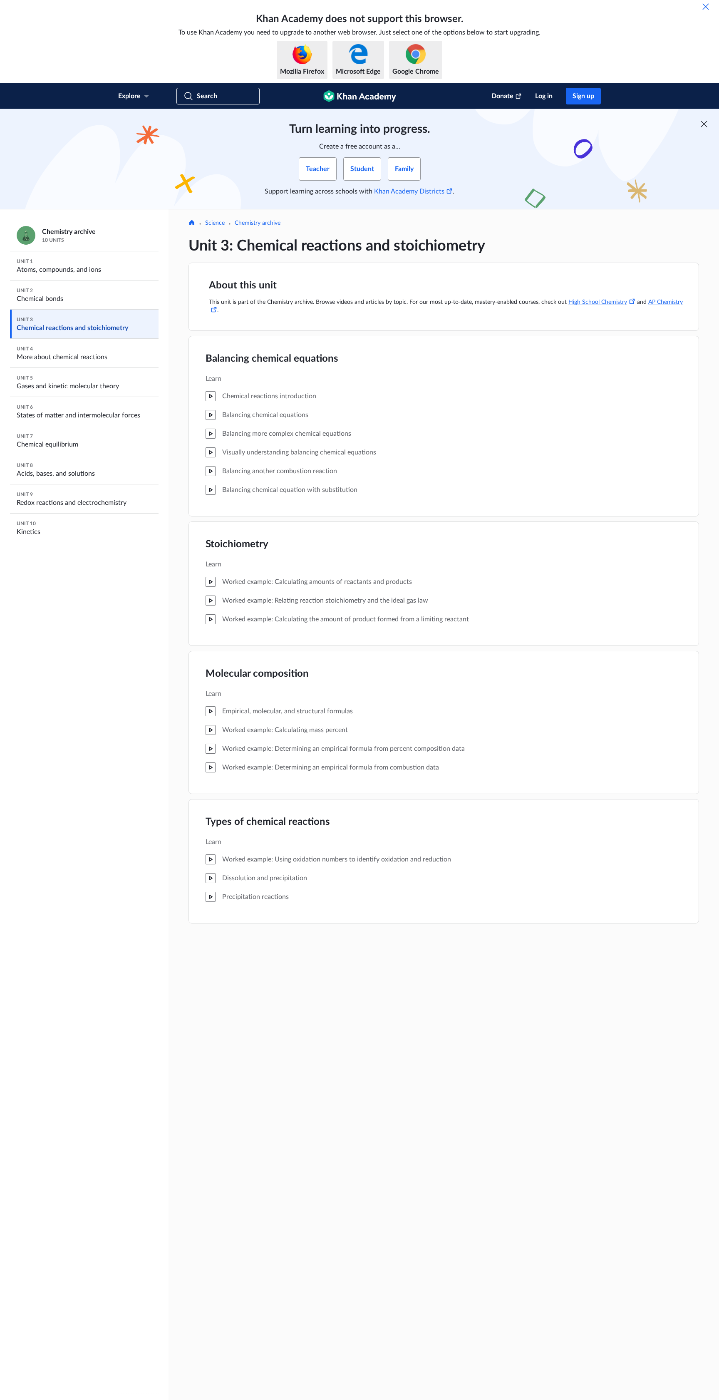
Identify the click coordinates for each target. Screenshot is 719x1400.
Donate (502, 96)
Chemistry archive (257, 223)
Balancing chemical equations (272, 359)
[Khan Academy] (359, 96)
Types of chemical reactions (268, 822)
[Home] (191, 223)
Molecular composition (257, 674)
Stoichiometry (237, 544)
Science (215, 223)
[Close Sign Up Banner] (704, 124)
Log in (544, 96)
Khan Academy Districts (409, 191)
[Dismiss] (705, 6)
